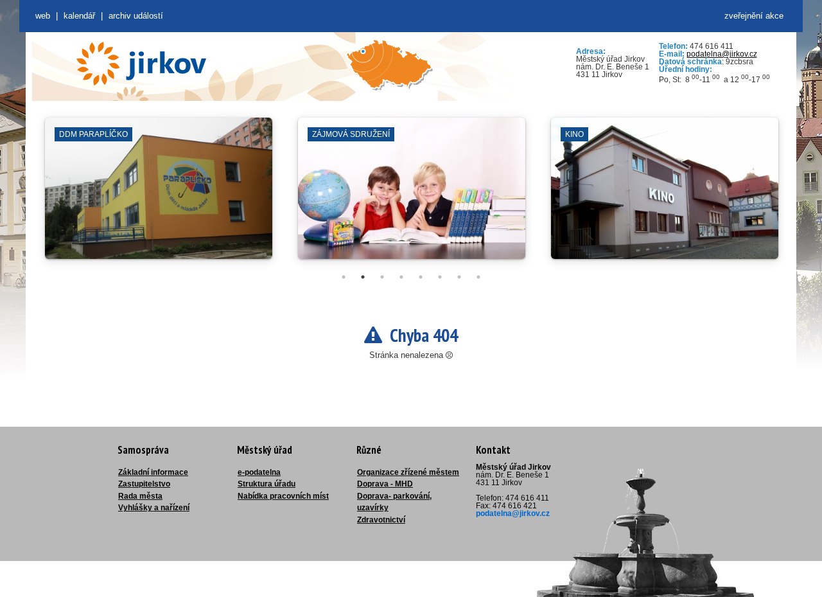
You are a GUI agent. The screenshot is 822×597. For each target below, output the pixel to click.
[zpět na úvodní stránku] (141, 63)
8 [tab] (478, 277)
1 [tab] (343, 277)
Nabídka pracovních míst (283, 496)
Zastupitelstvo (144, 484)
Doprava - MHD (385, 484)
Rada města (140, 496)
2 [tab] (362, 277)
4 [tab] (401, 277)
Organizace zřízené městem (408, 472)
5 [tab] (420, 277)
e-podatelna (259, 472)
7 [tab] (459, 277)
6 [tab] (439, 277)
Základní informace (153, 472)
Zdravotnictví (381, 520)
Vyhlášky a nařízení (153, 508)
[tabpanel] (158, 195)
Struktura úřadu (266, 484)
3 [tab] (382, 277)
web (42, 16)
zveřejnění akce (753, 16)
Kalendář (79, 16)
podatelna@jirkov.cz (721, 54)
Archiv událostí (136, 16)
